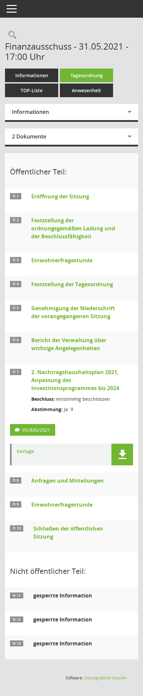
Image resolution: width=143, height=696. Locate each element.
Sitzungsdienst (105, 678)
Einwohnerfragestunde (61, 260)
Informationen (31, 75)
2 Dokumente (29, 136)
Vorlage (25, 451)
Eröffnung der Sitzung (60, 196)
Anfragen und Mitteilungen (67, 480)
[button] (122, 454)
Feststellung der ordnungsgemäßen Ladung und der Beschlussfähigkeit (73, 228)
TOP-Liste (32, 90)
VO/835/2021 (36, 430)
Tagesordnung (87, 75)
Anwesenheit (86, 90)
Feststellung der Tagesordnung (72, 284)
